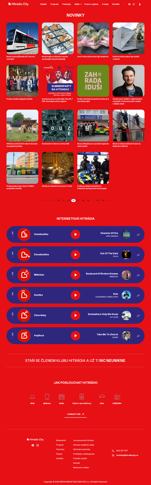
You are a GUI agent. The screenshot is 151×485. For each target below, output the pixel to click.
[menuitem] (129, 4)
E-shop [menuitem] (105, 4)
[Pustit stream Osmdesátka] (75, 234)
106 (97, 200)
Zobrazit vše (74, 414)
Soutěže (59, 458)
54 (64, 200)
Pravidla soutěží (80, 458)
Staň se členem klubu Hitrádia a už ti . (75, 360)
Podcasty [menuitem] (66, 4)
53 (59, 200)
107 (103, 200)
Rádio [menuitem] (77, 4)
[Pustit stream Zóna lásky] (75, 315)
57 (78, 200)
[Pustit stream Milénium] (75, 275)
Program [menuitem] (54, 4)
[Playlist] (138, 234)
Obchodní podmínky (81, 449)
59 (88, 200)
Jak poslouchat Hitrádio (83, 440)
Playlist (59, 454)
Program (60, 445)
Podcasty (60, 449)
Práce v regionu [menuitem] (91, 4)
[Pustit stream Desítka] (75, 295)
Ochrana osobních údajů (83, 445)
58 (83, 200)
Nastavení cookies (81, 468)
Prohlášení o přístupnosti (83, 454)
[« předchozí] (42, 200)
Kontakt (76, 463)
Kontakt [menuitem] (116, 4)
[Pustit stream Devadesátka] (75, 254)
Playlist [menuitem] (43, 4)
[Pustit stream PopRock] (75, 335)
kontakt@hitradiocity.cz (127, 455)
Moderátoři (61, 440)
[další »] (108, 200)
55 (68, 200)
